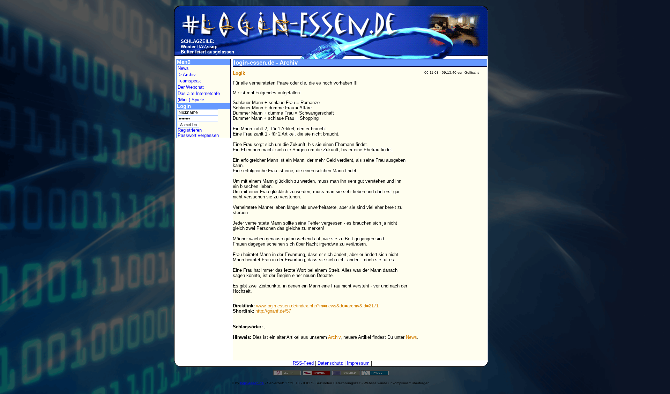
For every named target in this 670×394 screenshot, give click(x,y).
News (183, 68)
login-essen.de (252, 383)
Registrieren (190, 130)
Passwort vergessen (198, 135)
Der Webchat (191, 87)
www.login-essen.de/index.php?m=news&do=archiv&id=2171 (317, 305)
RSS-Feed (303, 363)
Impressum (358, 363)
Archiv (334, 337)
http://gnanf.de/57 (273, 311)
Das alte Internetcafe (199, 93)
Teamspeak (189, 80)
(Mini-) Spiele (191, 99)
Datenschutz (330, 363)
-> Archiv (187, 74)
